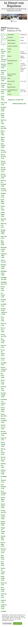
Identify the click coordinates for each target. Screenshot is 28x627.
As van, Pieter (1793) (2, 98)
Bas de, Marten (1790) (2, 115)
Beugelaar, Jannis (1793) (3, 195)
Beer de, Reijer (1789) (3, 132)
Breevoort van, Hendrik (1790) (4, 433)
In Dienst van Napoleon (14, 4)
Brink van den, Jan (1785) (3, 459)
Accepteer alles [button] (17, 623)
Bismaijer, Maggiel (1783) (3, 231)
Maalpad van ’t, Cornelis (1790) (15, 99)
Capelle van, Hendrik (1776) (4, 606)
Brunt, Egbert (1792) (2, 557)
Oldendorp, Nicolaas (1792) (20, 103)
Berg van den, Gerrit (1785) (3, 163)
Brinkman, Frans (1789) (3, 465)
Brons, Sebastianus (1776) (3, 493)
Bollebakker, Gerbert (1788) (4, 273)
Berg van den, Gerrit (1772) (3, 156)
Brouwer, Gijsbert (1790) (3, 499)
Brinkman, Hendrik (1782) (3, 471)
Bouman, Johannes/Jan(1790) (4, 369)
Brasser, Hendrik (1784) (3, 409)
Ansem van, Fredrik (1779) (4, 91)
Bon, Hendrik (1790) (3, 295)
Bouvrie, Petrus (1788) (3, 382)
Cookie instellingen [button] (7, 623)
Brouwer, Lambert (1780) (3, 516)
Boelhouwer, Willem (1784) (4, 255)
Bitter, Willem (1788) (2, 242)
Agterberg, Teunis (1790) (3, 72)
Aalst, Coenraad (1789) (3, 51)
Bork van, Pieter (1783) (3, 329)
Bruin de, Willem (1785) (3, 544)
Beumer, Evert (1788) (3, 208)
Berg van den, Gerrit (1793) (3, 169)
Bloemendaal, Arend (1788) (4, 249)
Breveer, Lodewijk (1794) (3, 444)
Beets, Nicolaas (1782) (3, 145)
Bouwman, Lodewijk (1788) (3, 394)
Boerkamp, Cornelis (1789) (3, 266)
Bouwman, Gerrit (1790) (3, 388)
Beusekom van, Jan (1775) (3, 550)
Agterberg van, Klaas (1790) (3, 65)
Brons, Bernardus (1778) (3, 486)
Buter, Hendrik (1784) (3, 589)
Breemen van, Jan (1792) (3, 427)
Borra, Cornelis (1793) (3, 340)
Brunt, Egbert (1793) (2, 563)
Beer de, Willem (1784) (3, 139)
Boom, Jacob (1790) (2, 318)
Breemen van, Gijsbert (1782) (4, 420)
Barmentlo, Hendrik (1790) (3, 109)
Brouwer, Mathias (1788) (3, 523)
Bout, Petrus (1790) (2, 375)
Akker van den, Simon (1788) (3, 78)
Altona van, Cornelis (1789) (3, 85)
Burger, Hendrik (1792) (3, 578)
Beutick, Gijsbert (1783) (3, 214)
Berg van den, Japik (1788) (3, 175)
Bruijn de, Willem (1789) (3, 538)
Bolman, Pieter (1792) (3, 288)
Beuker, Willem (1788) (3, 201)
